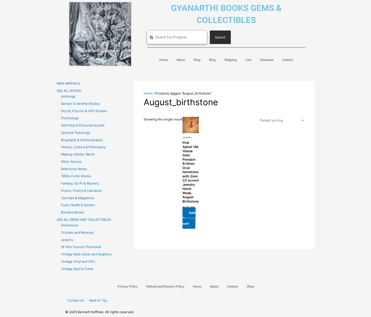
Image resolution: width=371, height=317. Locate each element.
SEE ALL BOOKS (69, 91)
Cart (248, 60)
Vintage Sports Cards (77, 269)
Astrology (68, 96)
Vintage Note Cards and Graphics (86, 254)
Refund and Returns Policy (165, 286)
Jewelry (67, 240)
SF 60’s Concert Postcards (81, 247)
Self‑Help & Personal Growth (83, 125)
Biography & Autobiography (82, 140)
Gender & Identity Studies (80, 104)
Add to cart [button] (189, 218)
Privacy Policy (127, 286)
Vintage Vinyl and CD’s (78, 261)
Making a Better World (77, 154)
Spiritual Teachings (75, 133)
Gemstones (69, 225)
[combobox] (177, 37)
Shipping (230, 60)
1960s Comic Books (76, 176)
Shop (197, 60)
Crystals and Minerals (77, 232)
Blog (212, 60)
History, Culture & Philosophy (83, 147)
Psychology (70, 118)
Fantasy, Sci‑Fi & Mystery (80, 183)
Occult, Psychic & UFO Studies (84, 111)
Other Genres (71, 162)
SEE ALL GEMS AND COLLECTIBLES (84, 220)
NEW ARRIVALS (68, 83)
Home (163, 60)
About (180, 60)
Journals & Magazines (77, 198)
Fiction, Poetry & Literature (81, 191)
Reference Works (74, 169)
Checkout (267, 60)
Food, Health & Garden (78, 205)
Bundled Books (72, 212)
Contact (287, 60)
